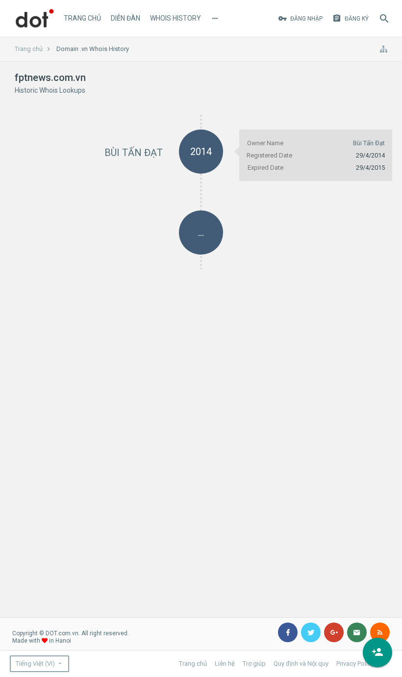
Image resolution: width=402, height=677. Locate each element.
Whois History (175, 18)
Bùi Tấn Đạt (133, 152)
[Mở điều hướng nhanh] (383, 49)
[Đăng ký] (377, 652)
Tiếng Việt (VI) (35, 663)
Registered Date (269, 155)
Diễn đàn (125, 18)
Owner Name (265, 143)
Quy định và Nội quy (301, 663)
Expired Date (265, 167)
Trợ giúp (254, 663)
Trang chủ (82, 18)
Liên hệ (225, 663)
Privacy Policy (355, 663)
